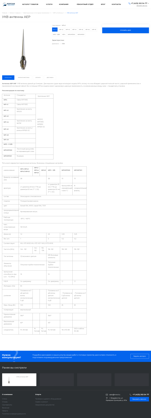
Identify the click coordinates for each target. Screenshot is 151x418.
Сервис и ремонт (41, 402)
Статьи (4, 399)
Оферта (5, 411)
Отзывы (5, 402)
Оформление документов (44, 405)
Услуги (38, 394)
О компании (7, 394)
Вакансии (5, 408)
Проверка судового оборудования (48, 399)
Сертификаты (7, 405)
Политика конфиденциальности (14, 414)
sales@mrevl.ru (114, 395)
